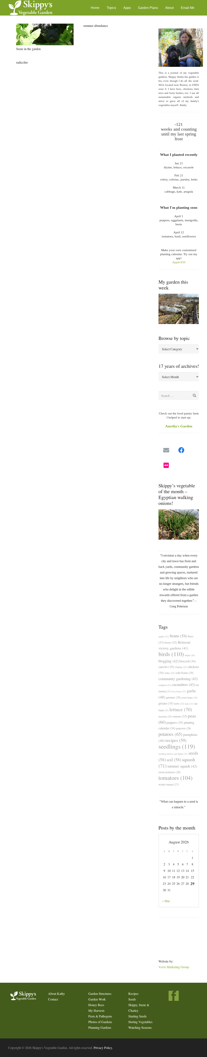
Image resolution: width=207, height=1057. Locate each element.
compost (164, 685)
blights (190, 655)
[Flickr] (166, 465)
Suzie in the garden (28, 49)
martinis (165, 716)
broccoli (187, 661)
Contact (53, 999)
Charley (181, 667)
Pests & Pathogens (100, 1016)
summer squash (182, 766)
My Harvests (96, 1010)
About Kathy (56, 993)
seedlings (176, 746)
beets (171, 642)
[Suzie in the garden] (45, 34)
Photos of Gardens (100, 1022)
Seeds (132, 999)
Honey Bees (96, 1005)
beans (178, 636)
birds (171, 654)
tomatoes (175, 777)
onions (180, 716)
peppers (175, 722)
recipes (175, 740)
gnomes (173, 697)
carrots (166, 667)
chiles (170, 672)
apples (163, 636)
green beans (189, 697)
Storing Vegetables (140, 1022)
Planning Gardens (99, 1027)
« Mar (166, 901)
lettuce (180, 709)
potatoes (170, 734)
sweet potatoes (169, 772)
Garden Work (97, 999)
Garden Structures (99, 993)
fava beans (179, 691)
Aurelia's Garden (178, 426)
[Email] (166, 450)
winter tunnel (168, 784)
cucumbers (183, 684)
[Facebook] (181, 450)
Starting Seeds (137, 1016)
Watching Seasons (140, 1027)
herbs (179, 703)
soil (174, 759)
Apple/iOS (178, 262)
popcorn (183, 728)
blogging (168, 661)
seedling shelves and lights (173, 753)
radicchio (22, 62)
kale (189, 703)
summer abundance (95, 25)
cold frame (184, 673)
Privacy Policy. (103, 1047)
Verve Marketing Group (173, 967)
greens (165, 703)
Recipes (133, 993)
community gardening (178, 678)
